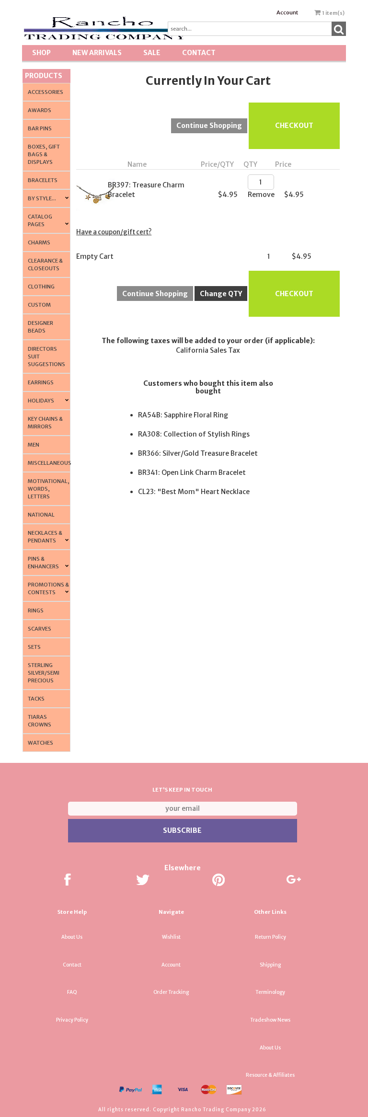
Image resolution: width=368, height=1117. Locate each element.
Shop (41, 52)
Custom (39, 304)
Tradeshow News (270, 1020)
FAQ (72, 992)
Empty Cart (95, 256)
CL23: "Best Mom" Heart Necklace (194, 491)
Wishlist (171, 937)
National (41, 514)
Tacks (36, 698)
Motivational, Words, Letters (48, 489)
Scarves (39, 628)
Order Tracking (171, 992)
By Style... (42, 198)
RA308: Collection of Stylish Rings (194, 434)
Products (43, 75)
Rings (36, 610)
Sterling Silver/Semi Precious (43, 673)
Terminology (270, 992)
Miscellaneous (49, 463)
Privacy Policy (72, 1020)
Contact (199, 52)
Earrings (41, 382)
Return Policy (270, 937)
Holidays (41, 400)
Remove (261, 194)
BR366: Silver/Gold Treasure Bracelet (198, 453)
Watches (40, 742)
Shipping (270, 965)
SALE (152, 52)
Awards (39, 110)
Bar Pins (40, 128)
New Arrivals (97, 52)
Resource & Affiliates (270, 1075)
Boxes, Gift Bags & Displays (44, 154)
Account (287, 12)
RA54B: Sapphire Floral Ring (183, 415)
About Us (71, 937)
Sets (34, 647)
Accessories (45, 92)
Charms (39, 242)
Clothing (41, 286)
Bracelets (43, 180)
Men (33, 444)
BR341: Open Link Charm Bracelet (192, 472)
